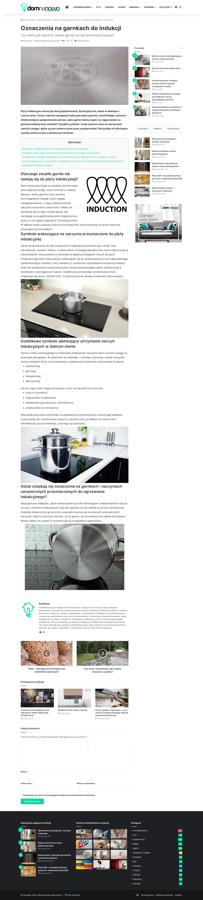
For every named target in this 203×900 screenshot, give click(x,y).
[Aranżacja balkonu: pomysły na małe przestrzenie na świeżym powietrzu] (142, 111)
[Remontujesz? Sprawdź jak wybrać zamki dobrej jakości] (142, 167)
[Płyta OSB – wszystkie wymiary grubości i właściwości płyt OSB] (142, 179)
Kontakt (178, 895)
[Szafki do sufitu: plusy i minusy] (74, 698)
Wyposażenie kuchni (71, 20)
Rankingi (134, 7)
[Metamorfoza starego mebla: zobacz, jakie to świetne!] (84, 864)
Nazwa (24, 772)
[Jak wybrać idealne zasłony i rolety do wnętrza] (101, 854)
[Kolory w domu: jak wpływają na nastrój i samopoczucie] (142, 60)
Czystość (137, 866)
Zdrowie (109, 7)
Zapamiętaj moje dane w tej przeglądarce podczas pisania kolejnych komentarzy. (59, 795)
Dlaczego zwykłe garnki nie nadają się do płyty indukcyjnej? (55, 148)
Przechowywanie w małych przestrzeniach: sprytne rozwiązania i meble (165, 83)
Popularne (143, 128)
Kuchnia (57, 20)
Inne (135, 835)
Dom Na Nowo (74, 895)
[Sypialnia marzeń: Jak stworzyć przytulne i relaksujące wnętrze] (101, 833)
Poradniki (137, 857)
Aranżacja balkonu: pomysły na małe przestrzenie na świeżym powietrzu (166, 110)
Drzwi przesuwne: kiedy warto (166, 68)
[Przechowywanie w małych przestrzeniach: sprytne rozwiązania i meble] (142, 84)
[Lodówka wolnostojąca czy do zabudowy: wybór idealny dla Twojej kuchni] (37, 698)
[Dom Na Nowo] (40, 7)
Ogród (121, 7)
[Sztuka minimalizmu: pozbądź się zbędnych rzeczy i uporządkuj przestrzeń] (142, 97)
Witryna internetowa (86, 783)
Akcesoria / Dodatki (141, 853)
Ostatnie (158, 128)
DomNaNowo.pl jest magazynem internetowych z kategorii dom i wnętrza (70, 607)
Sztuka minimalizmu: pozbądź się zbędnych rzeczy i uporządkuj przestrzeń (166, 97)
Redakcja (44, 603)
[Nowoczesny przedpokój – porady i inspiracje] (142, 142)
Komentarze (173, 128)
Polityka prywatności (164, 895)
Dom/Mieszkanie (82, 7)
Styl (98, 7)
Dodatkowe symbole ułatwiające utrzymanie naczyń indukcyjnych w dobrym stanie (69, 157)
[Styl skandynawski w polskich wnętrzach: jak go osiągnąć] (119, 844)
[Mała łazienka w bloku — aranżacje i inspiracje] (142, 192)
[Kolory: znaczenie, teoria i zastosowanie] (84, 844)
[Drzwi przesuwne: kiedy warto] (142, 72)
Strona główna (28, 20)
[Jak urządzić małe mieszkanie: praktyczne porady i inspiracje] (101, 844)
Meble (135, 844)
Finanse (136, 870)
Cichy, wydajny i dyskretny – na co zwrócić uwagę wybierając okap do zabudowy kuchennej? (111, 712)
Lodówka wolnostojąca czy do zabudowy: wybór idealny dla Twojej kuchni (35, 712)
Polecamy (165, 7)
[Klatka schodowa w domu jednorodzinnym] (142, 155)
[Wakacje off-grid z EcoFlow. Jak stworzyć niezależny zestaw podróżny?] (84, 833)
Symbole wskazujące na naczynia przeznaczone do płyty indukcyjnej (61, 152)
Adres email (27, 783)
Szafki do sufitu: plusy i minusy (72, 710)
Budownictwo (139, 839)
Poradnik (149, 7)
